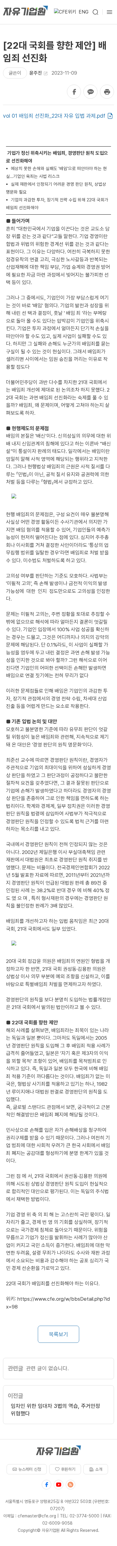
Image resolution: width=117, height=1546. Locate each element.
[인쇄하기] (107, 92)
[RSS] (70, 1484)
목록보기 (58, 1334)
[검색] (95, 12)
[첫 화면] (25, 12)
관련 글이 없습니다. (47, 1368)
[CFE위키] (65, 12)
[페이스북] (46, 1484)
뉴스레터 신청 (29, 1469)
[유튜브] (58, 1484)
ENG (83, 12)
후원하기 (68, 1469)
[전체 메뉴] (109, 12)
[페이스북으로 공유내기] (74, 92)
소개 (98, 1469)
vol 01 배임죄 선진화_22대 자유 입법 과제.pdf (54, 116)
